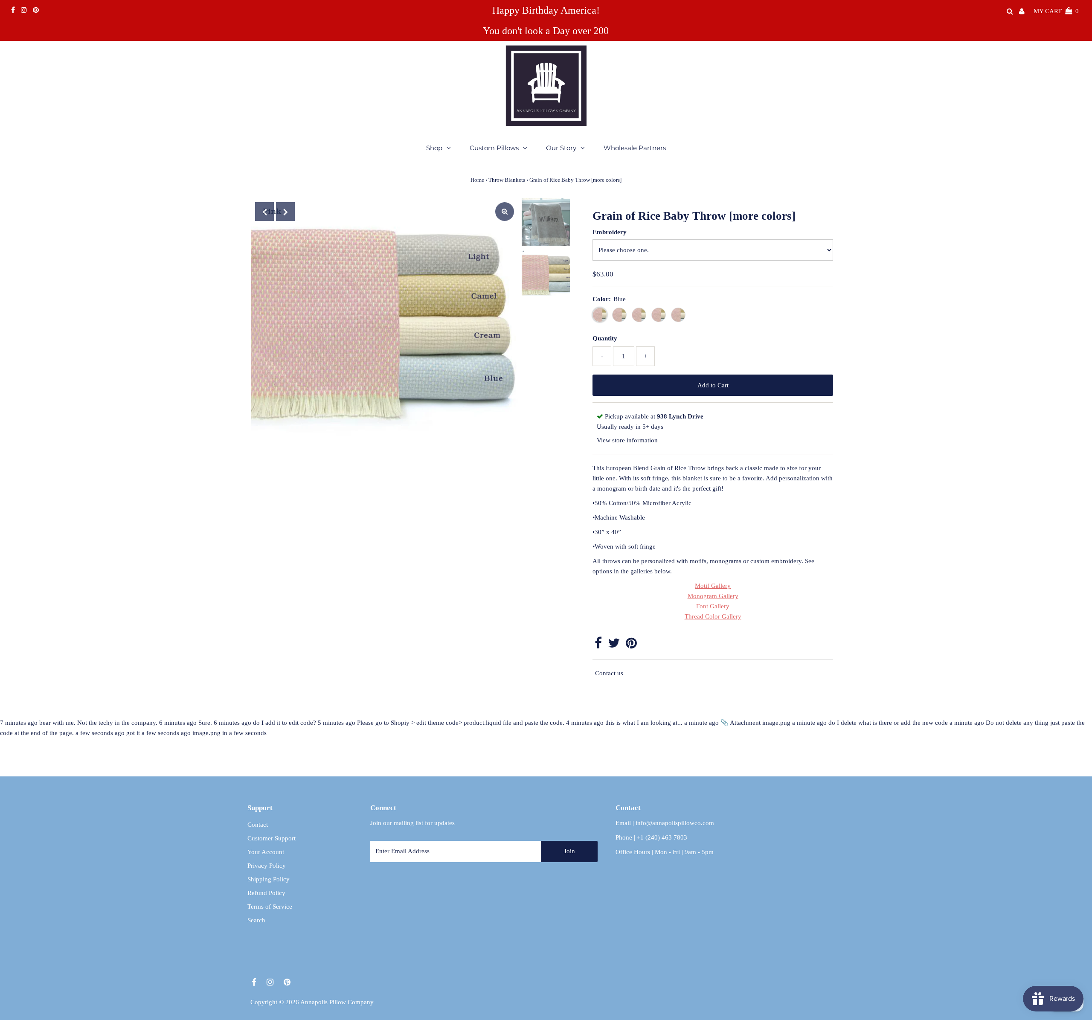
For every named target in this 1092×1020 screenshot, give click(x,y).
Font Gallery (712, 606)
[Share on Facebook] (598, 645)
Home (477, 180)
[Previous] (264, 211)
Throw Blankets (506, 180)
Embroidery (609, 232)
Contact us (609, 673)
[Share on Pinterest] (631, 645)
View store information (627, 440)
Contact (257, 824)
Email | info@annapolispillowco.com (665, 822)
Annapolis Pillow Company (337, 1002)
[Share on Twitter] (614, 645)
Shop (434, 148)
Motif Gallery (713, 585)
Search (256, 920)
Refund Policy (266, 892)
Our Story (561, 148)
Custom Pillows (494, 148)
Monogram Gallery (713, 596)
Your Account (265, 852)
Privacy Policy (266, 865)
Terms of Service (269, 906)
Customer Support (271, 838)
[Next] (285, 211)
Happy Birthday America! (546, 10)
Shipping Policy (268, 879)
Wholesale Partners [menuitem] (635, 148)
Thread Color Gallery (713, 616)
